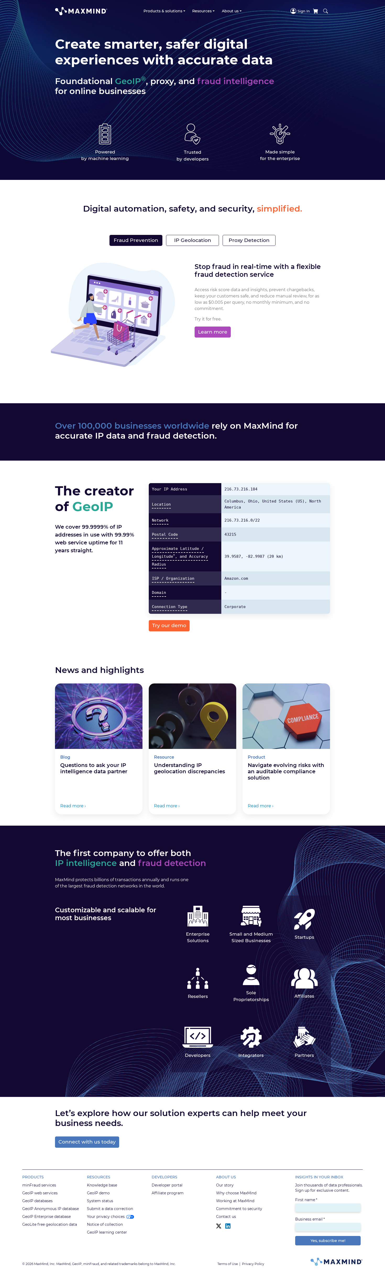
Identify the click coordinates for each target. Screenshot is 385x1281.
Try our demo (169, 625)
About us (230, 11)
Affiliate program (168, 1193)
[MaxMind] (81, 11)
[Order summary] (315, 11)
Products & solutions (163, 11)
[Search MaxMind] (325, 11)
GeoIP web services (40, 1193)
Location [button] (161, 504)
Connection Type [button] (169, 606)
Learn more (212, 332)
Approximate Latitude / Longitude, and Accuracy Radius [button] (180, 556)
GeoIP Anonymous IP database (50, 1208)
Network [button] (160, 520)
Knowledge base (102, 1185)
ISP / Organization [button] (173, 578)
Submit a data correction (110, 1208)
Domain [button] (159, 592)
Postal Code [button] (165, 534)
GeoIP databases (37, 1201)
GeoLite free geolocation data (49, 1224)
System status (100, 1201)
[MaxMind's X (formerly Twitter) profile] (218, 1226)
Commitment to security (239, 1208)
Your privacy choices (106, 1216)
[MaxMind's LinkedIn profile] (227, 1226)
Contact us (226, 1216)
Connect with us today (87, 1142)
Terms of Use (227, 1264)
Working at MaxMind (235, 1201)
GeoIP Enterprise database (46, 1216)
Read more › (73, 805)
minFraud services (39, 1185)
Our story (225, 1185)
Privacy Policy (253, 1264)
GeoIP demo (98, 1193)
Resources (202, 11)
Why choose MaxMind (236, 1193)
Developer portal (167, 1185)
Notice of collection (105, 1224)
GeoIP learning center (107, 1232)
